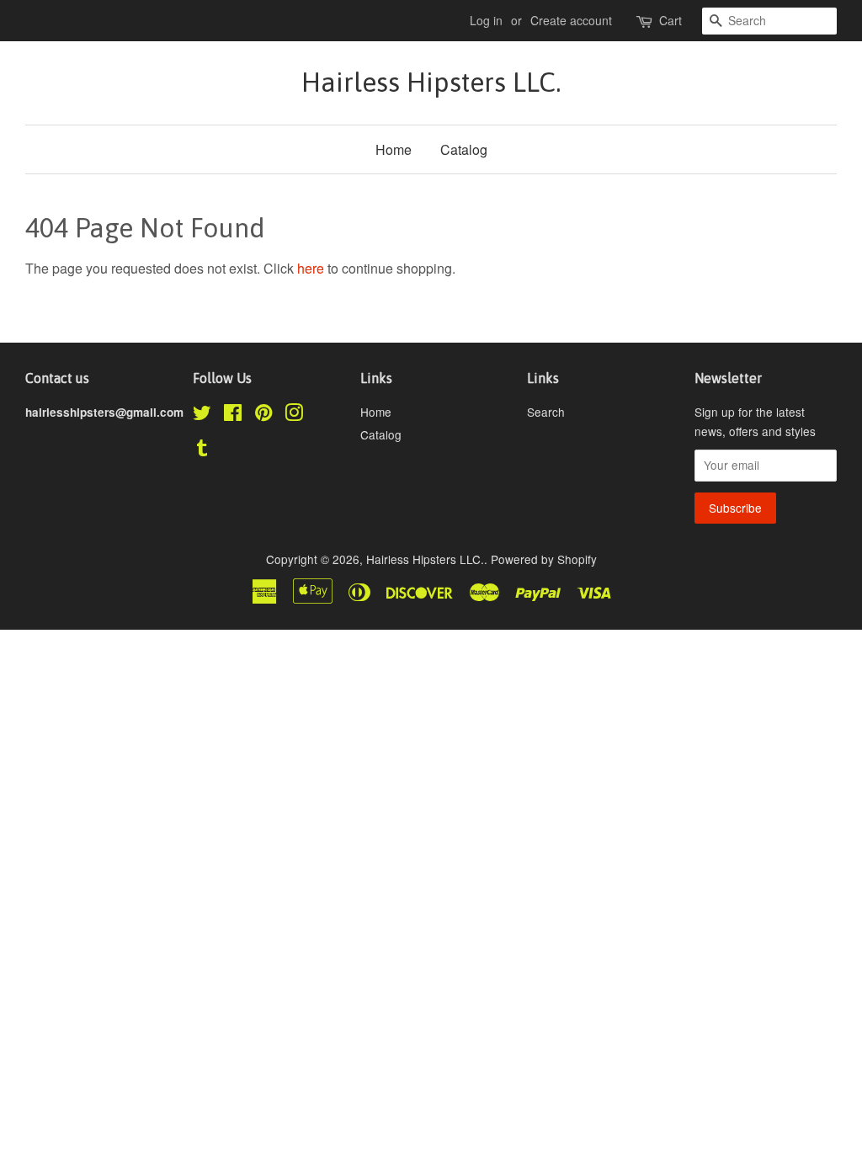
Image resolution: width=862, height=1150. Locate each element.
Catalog (463, 149)
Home (393, 149)
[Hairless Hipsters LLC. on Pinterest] (263, 415)
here (310, 268)
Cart (670, 20)
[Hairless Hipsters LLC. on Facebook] (232, 415)
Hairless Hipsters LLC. (431, 82)
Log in (486, 20)
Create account (571, 20)
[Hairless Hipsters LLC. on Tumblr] (202, 450)
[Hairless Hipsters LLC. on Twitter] (202, 415)
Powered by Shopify (544, 559)
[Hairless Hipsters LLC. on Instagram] (294, 415)
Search (546, 411)
